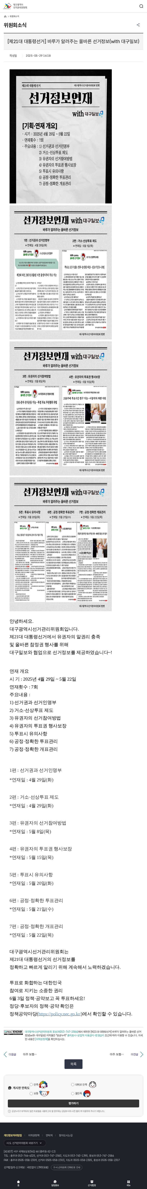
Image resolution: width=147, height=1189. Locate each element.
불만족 (78, 1093)
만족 (36, 1084)
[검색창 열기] (141, 6)
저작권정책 (33, 1135)
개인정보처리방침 (13, 1135)
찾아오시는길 (65, 1135)
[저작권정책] (41, 1039)
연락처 (49, 1135)
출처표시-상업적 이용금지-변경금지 (85, 1035)
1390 (39, 1167)
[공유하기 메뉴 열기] (138, 25)
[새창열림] (13, 1035)
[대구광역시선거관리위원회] (22, 6)
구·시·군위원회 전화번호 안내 (66, 1167)
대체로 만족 (81, 1084)
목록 (73, 1064)
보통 (36, 1093)
